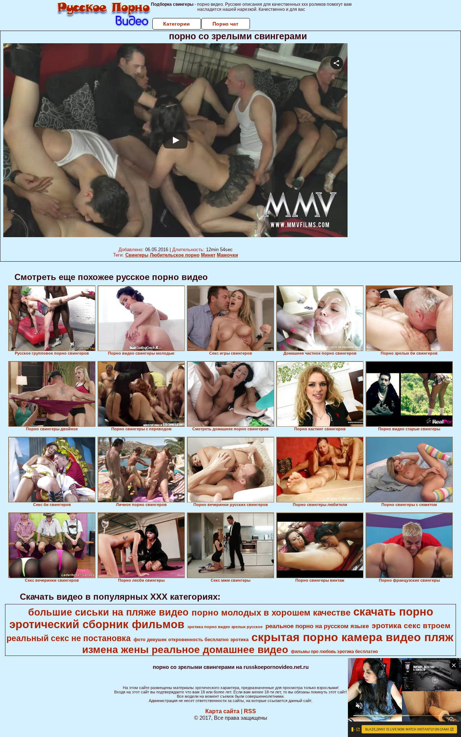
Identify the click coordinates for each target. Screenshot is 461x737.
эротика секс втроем (411, 625)
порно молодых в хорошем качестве (271, 612)
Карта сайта (222, 711)
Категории (176, 24)
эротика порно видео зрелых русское (225, 627)
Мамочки (227, 255)
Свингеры (136, 255)
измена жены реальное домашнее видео (185, 649)
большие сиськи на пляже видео (108, 612)
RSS (250, 711)
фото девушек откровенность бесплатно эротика (191, 639)
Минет (208, 255)
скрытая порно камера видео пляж (352, 637)
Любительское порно (175, 255)
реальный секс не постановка (68, 638)
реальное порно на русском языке (317, 626)
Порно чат (225, 24)
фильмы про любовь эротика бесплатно (334, 651)
